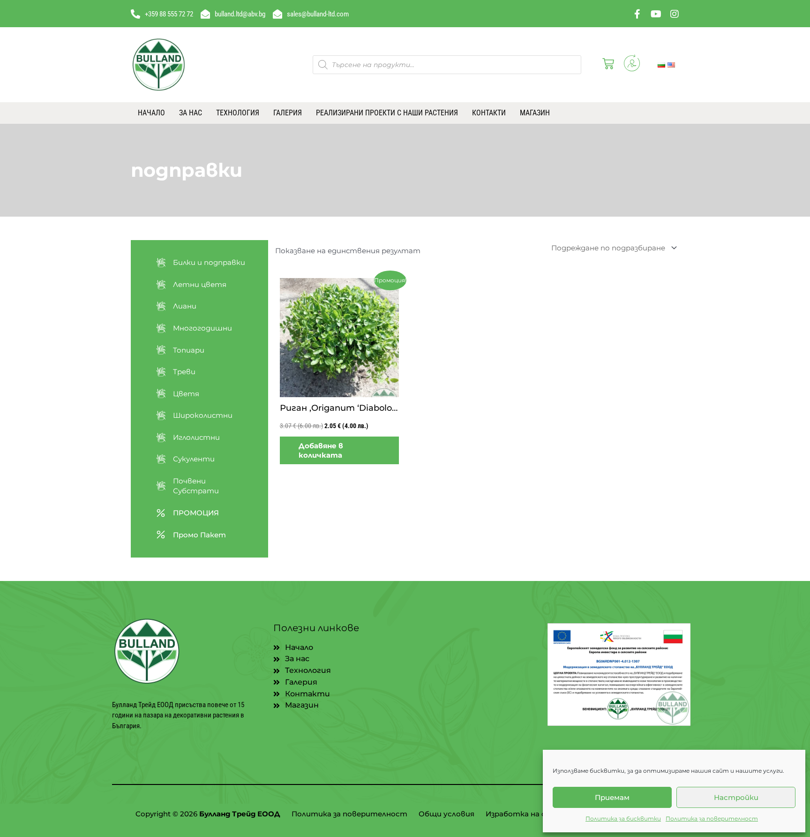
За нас (190, 112)
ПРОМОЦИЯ (196, 512)
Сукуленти (194, 458)
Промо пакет (199, 534)
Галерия (287, 112)
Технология (237, 112)
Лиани (184, 306)
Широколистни (202, 415)
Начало (151, 112)
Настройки (736, 797)
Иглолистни (196, 437)
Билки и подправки (209, 262)
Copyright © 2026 (207, 813)
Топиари (188, 350)
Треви (184, 371)
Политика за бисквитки (623, 818)
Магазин (535, 112)
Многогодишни (202, 328)
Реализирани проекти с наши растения (387, 112)
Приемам (612, 797)
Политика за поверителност (712, 818)
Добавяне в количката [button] (321, 450)
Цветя (186, 393)
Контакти (489, 112)
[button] (606, 64)
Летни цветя (199, 284)
